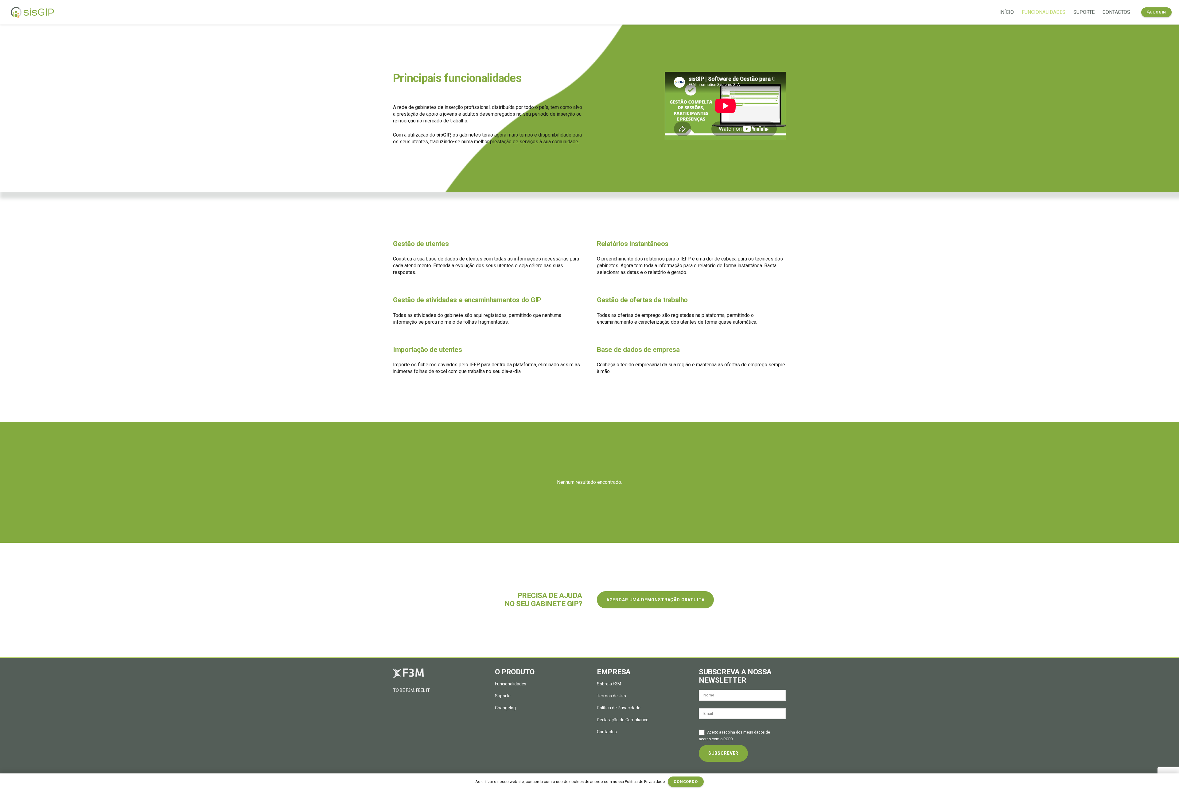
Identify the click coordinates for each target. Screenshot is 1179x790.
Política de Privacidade (618, 707)
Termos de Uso (611, 695)
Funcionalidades (510, 683)
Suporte (503, 695)
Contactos (607, 731)
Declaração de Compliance (622, 719)
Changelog (505, 707)
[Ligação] (32, 12)
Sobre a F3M (609, 683)
